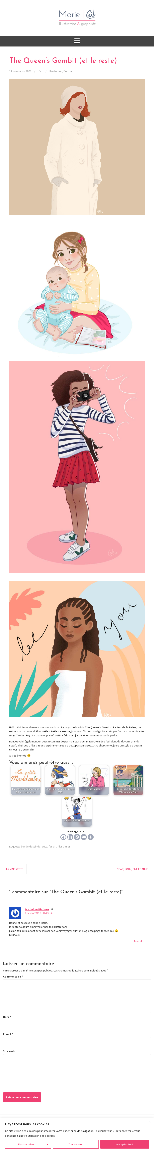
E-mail (8, 1034)
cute (44, 846)
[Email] (84, 837)
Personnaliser (26, 1144)
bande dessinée (31, 846)
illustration (64, 846)
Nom (7, 1017)
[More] (91, 837)
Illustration (56, 71)
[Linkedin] (70, 837)
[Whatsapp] (77, 837)
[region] (77, 1135)
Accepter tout (124, 1144)
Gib (40, 71)
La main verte (14, 869)
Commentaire (13, 976)
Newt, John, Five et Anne (132, 869)
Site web (9, 1051)
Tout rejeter (76, 1144)
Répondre (139, 940)
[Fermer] (149, 1121)
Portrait (68, 71)
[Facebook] (63, 837)
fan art (53, 846)
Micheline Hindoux (37, 909)
